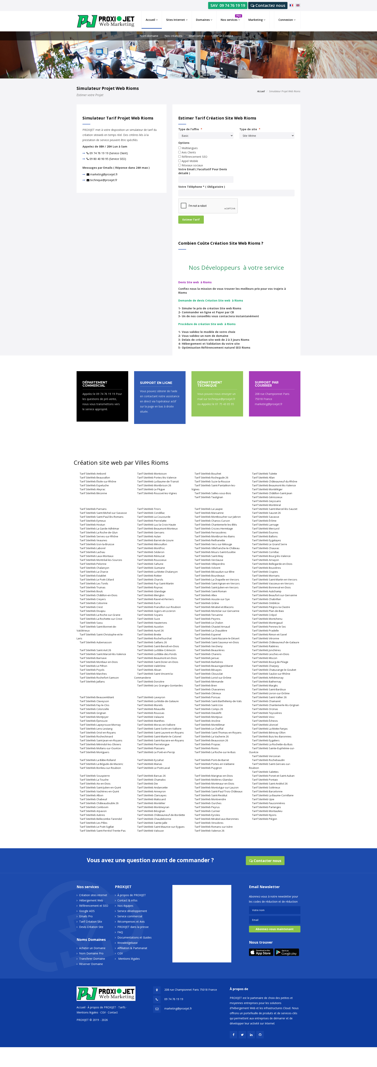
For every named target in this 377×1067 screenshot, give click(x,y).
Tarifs (121, 1007)
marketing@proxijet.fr (103, 174)
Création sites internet (93, 895)
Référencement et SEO (93, 906)
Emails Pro (86, 916)
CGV (120, 953)
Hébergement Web (91, 900)
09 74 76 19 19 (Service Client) (108, 153)
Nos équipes (125, 906)
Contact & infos (127, 900)
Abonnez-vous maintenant (275, 929)
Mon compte (197, 36)
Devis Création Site (91, 927)
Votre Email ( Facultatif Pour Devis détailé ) (202, 171)
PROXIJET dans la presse (133, 927)
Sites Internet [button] (176, 20)
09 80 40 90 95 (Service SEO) (107, 159)
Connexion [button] (286, 20)
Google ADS (87, 911)
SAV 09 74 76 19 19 (227, 5)
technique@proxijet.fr (103, 180)
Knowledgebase (127, 943)
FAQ (120, 932)
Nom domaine (149, 36)
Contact (113, 1012)
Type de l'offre (190, 129)
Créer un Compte (222, 36)
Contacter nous (267, 860)
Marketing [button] (256, 20)
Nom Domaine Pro (91, 953)
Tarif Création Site (90, 921)
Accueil (261, 91)
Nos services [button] (231, 18)
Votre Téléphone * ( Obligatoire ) (201, 187)
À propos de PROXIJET (131, 895)
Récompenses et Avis (131, 921)
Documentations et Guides (134, 937)
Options (183, 143)
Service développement (132, 911)
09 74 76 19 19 (173, 999)
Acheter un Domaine (92, 948)
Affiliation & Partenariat (132, 948)
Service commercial (129, 916)
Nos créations (173, 36)
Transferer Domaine (92, 958)
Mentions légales (129, 958)
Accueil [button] (151, 20)
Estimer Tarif (191, 219)
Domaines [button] (203, 20)
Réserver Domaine (91, 964)
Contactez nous (269, 5)
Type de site (249, 129)
